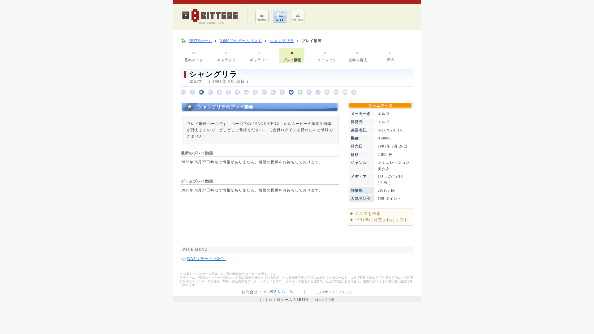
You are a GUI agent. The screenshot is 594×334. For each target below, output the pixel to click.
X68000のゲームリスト (241, 41)
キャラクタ (226, 60)
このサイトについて (334, 292)
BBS (390, 60)
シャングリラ (282, 41)
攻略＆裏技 (357, 60)
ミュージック (325, 60)
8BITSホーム (200, 41)
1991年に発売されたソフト (381, 219)
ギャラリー (259, 60)
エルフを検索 (368, 213)
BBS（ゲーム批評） (206, 258)
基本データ (193, 60)
